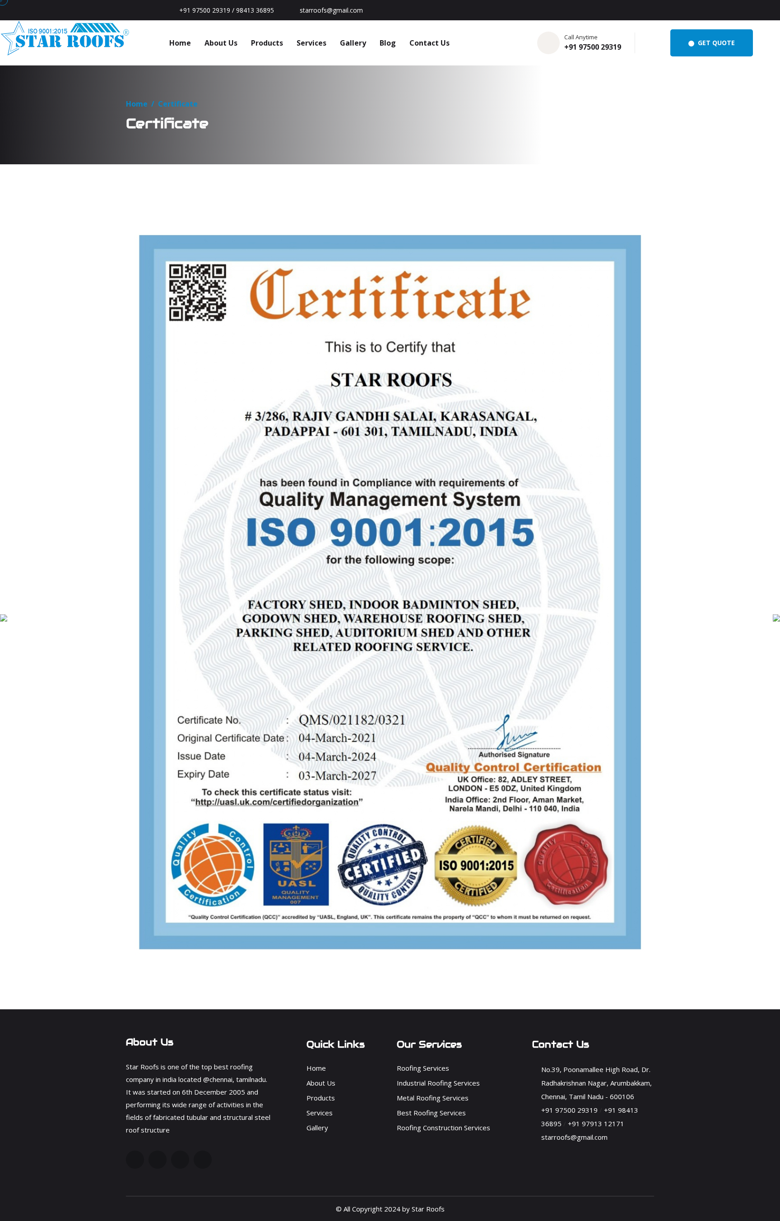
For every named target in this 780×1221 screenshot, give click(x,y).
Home (180, 43)
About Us (220, 43)
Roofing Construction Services (443, 1127)
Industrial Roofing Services (438, 1082)
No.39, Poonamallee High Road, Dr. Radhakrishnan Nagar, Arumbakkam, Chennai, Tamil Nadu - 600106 (596, 1083)
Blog (388, 43)
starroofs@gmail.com (331, 10)
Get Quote (715, 42)
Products (267, 43)
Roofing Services (423, 1067)
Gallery (353, 43)
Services (311, 43)
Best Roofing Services (431, 1112)
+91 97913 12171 (596, 1123)
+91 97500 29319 (592, 47)
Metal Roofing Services (433, 1097)
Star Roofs (428, 1208)
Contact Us (429, 43)
